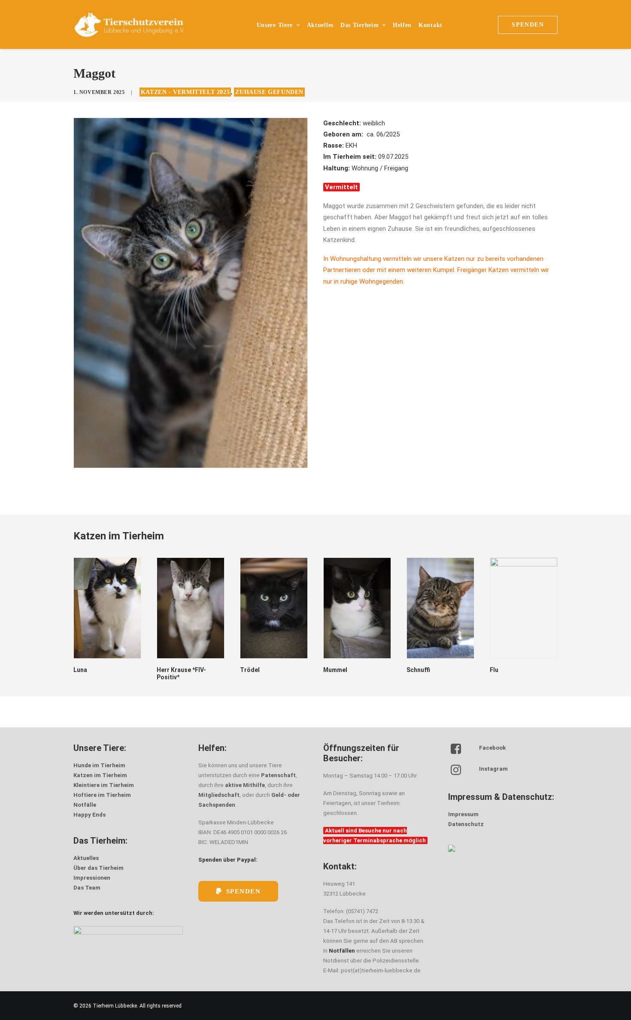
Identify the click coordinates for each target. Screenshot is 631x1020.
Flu (411, 669)
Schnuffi (335, 669)
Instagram (493, 769)
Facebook (492, 748)
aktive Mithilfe (245, 785)
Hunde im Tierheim (99, 765)
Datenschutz (466, 824)
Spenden (243, 891)
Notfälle (84, 805)
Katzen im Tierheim (100, 775)
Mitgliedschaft (219, 795)
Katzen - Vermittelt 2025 (185, 92)
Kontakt (431, 25)
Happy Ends (89, 814)
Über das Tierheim (98, 868)
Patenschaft (278, 775)
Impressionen (91, 878)
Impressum (463, 814)
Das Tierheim (359, 25)
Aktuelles (320, 25)
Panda (499, 669)
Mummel (252, 669)
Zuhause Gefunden (269, 92)
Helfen (402, 25)
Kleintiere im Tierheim (103, 785)
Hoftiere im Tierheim (102, 795)
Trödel (166, 669)
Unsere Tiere (275, 25)
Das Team (86, 887)
